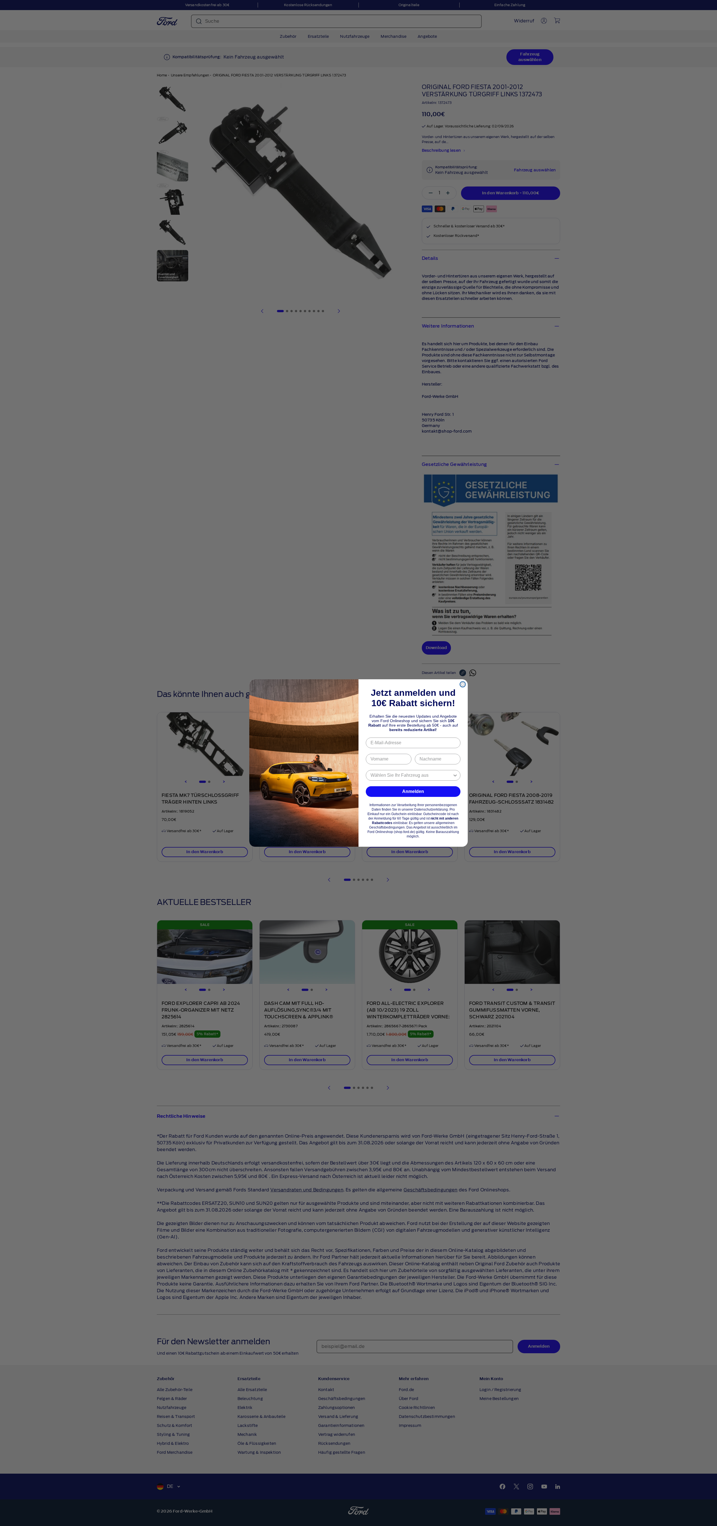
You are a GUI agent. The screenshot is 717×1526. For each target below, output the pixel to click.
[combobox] (411, 775)
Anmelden (413, 791)
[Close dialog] (462, 684)
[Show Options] (455, 775)
